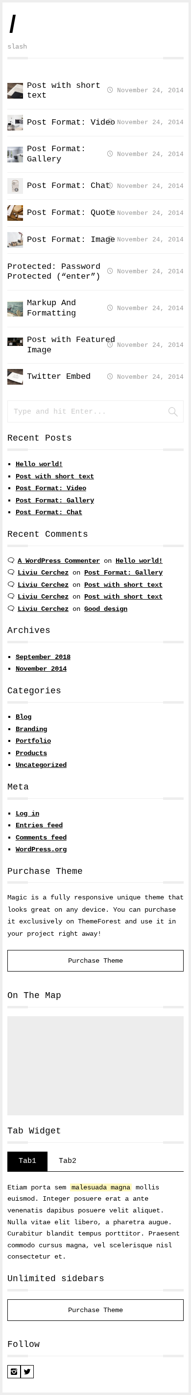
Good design (105, 609)
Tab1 (27, 1161)
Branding (31, 729)
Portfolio (33, 741)
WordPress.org (41, 849)
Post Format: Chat (49, 512)
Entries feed (39, 825)
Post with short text (55, 476)
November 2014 (41, 669)
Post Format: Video (51, 488)
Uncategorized (41, 765)
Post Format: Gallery (55, 500)
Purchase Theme (95, 961)
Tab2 (67, 1161)
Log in (27, 813)
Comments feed (41, 838)
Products (31, 753)
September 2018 (43, 657)
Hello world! (39, 464)
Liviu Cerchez (43, 573)
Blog (23, 717)
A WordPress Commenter (59, 561)
